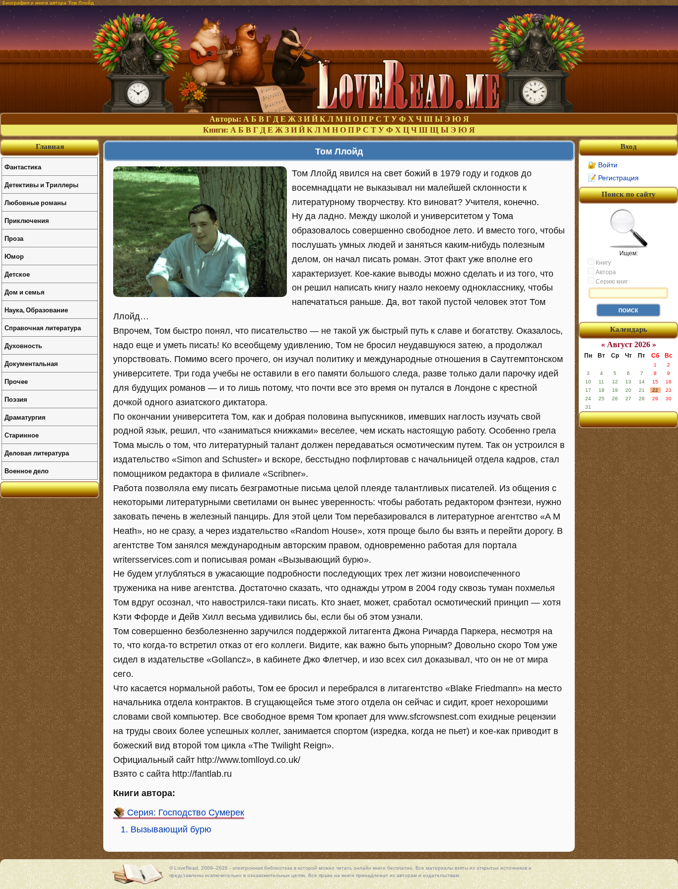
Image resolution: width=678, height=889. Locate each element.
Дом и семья (24, 291)
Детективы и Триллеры (41, 184)
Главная (50, 146)
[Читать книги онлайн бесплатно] (339, 110)
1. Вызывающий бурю (166, 829)
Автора (605, 272)
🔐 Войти (602, 165)
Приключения (26, 220)
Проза (13, 238)
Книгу (602, 262)
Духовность (23, 345)
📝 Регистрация (613, 178)
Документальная (31, 363)
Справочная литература (42, 327)
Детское (17, 274)
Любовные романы (35, 202)
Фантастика (22, 166)
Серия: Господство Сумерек (185, 812)
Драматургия (25, 417)
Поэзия (15, 399)
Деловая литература (36, 452)
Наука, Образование (36, 309)
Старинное (21, 435)
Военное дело (26, 470)
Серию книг (611, 281)
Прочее (16, 381)
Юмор (14, 256)
